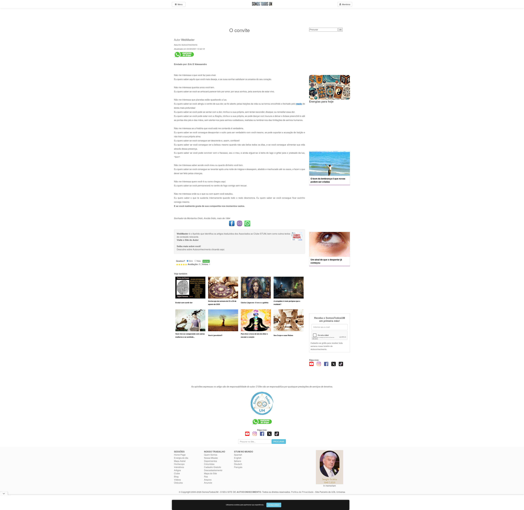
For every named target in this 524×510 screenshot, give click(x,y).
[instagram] (318, 363)
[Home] (262, 403)
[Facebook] (326, 363)
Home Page (180, 454)
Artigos (177, 470)
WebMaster (188, 40)
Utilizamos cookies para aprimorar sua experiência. (245, 504)
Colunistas (209, 464)
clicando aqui (217, 249)
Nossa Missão (211, 457)
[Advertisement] (239, 363)
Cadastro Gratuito (212, 467)
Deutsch (238, 464)
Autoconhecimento (189, 44)
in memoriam (329, 485)
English (237, 457)
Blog (176, 476)
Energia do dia (181, 457)
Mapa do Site (210, 473)
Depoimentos (210, 461)
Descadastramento (213, 470)
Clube (177, 473)
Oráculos (178, 482)
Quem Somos (210, 454)
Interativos (179, 467)
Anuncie (208, 482)
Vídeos (177, 479)
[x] (333, 363)
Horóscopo (179, 464)
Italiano (237, 461)
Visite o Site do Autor (188, 239)
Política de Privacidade (302, 491)
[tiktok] (341, 363)
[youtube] (311, 363)
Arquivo (208, 479)
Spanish (238, 454)
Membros (345, 4)
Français (238, 467)
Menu (180, 4)
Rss (206, 476)
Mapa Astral (180, 461)
